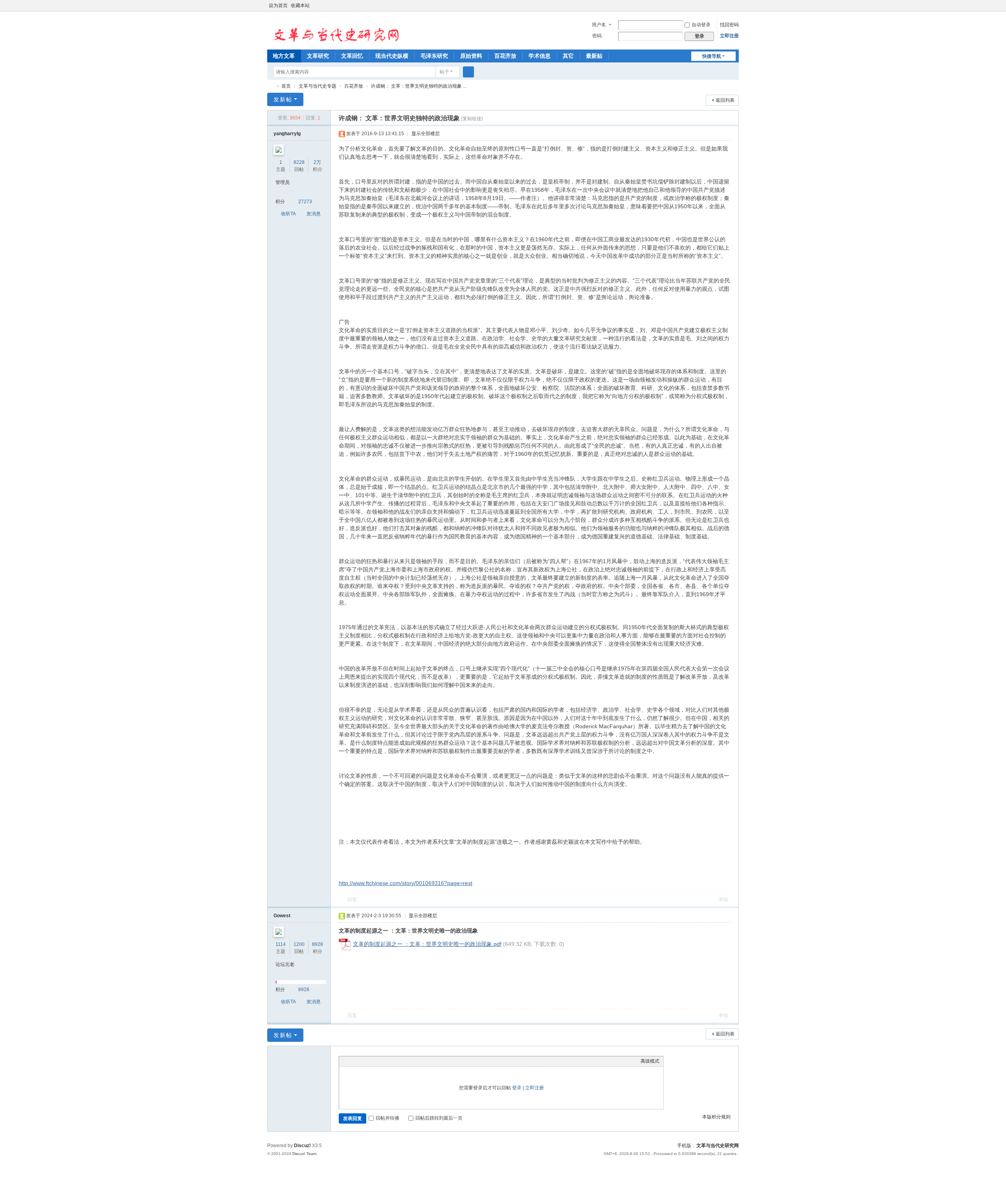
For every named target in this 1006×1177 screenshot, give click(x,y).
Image (363, 1061)
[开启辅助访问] (728, 5)
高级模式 (650, 1061)
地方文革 (284, 56)
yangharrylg (287, 133)
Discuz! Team (304, 1153)
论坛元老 (284, 964)
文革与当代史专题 (317, 86)
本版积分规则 (716, 1117)
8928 (317, 944)
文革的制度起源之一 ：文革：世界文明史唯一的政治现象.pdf (427, 944)
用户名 (599, 25)
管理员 (282, 182)
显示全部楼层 (425, 133)
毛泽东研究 (434, 56)
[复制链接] (472, 118)
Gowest (282, 915)
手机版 (684, 1145)
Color (353, 1061)
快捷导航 (711, 56)
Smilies (402, 1061)
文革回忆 (352, 56)
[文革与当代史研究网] (333, 30)
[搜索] (468, 71)
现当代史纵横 (391, 56)
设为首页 (278, 5)
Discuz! (302, 1145)
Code (392, 1061)
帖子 (444, 72)
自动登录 (701, 25)
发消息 (314, 214)
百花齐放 (505, 56)
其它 (568, 56)
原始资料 (471, 56)
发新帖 (283, 99)
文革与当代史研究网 (270, 86)
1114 (280, 944)
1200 (299, 944)
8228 (299, 162)
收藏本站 (300, 5)
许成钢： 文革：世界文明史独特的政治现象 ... (418, 86)
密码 (597, 36)
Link (372, 1061)
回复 (352, 899)
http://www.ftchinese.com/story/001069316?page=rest (405, 883)
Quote (382, 1061)
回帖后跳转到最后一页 (439, 1118)
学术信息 (540, 56)
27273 (305, 201)
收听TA (288, 214)
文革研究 (318, 56)
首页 (286, 86)
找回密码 (729, 25)
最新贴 (594, 56)
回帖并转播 (387, 1118)
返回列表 (725, 100)
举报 (723, 899)
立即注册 (729, 36)
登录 (516, 1088)
